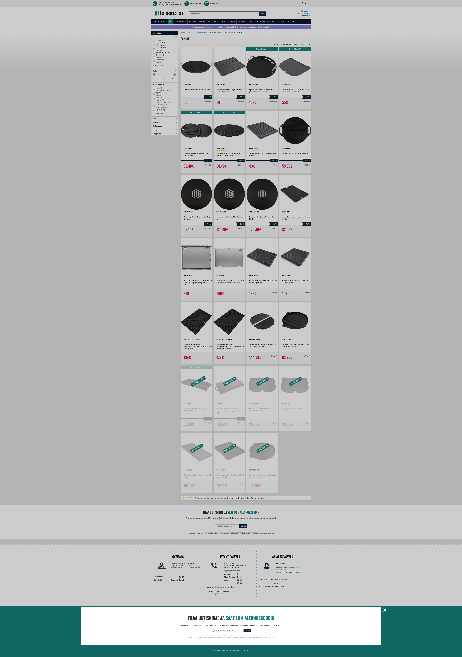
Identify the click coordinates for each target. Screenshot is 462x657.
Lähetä (247, 631)
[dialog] (231, 328)
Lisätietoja (271, 637)
